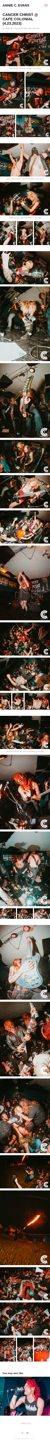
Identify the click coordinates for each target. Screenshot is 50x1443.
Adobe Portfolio (29, 1439)
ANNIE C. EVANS (16, 5)
